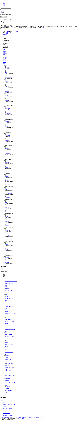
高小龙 (7, 31)
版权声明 (15, 417)
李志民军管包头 (8, 113)
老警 (6, 72)
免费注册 (5, 16)
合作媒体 (41, 417)
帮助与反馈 (24, 417)
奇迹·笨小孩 (7, 67)
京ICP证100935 (23, 418)
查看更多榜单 (3, 394)
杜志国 (16, 31)
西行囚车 (7, 148)
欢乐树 (6, 126)
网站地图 (7, 417)
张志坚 (13, 31)
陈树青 (20, 31)
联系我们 (20, 417)
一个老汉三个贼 (8, 77)
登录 (1, 16)
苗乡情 (6, 81)
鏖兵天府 (7, 100)
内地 (7, 33)
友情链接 (30, 417)
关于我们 (2, 417)
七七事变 (7, 140)
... (42, 27)
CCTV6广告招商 (35, 417)
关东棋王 (7, 104)
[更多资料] (5, 34)
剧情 (11, 32)
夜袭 (6, 118)
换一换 (1, 268)
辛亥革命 (7, 91)
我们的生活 (7, 108)
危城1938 (7, 162)
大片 (4, 6)
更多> (1, 400)
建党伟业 (7, 86)
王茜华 (23, 31)
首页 (4, 3)
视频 (4, 5)
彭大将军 (7, 157)
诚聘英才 (11, 417)
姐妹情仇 (7, 143)
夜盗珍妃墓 (7, 153)
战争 (7, 32)
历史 (9, 32)
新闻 (4, 4)
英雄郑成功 (7, 135)
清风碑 (6, 95)
